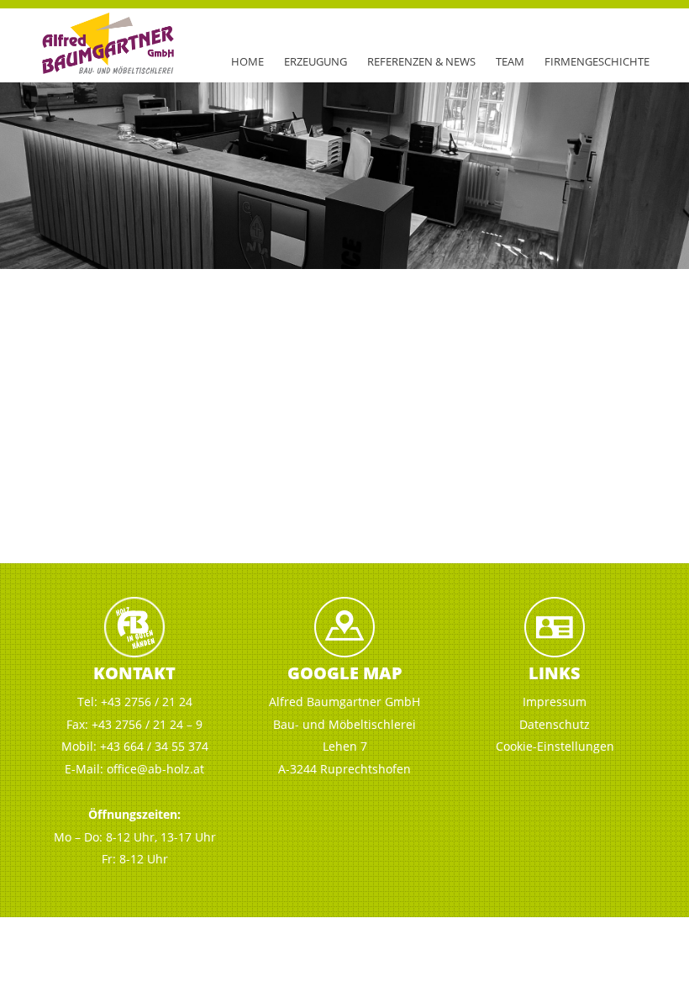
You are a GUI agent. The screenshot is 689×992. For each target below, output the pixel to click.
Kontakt (134, 673)
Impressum (554, 702)
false (21, 171)
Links (555, 673)
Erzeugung (315, 61)
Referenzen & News (421, 61)
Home (247, 61)
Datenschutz (554, 724)
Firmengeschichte (597, 61)
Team (510, 61)
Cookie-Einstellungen (555, 746)
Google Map (344, 673)
